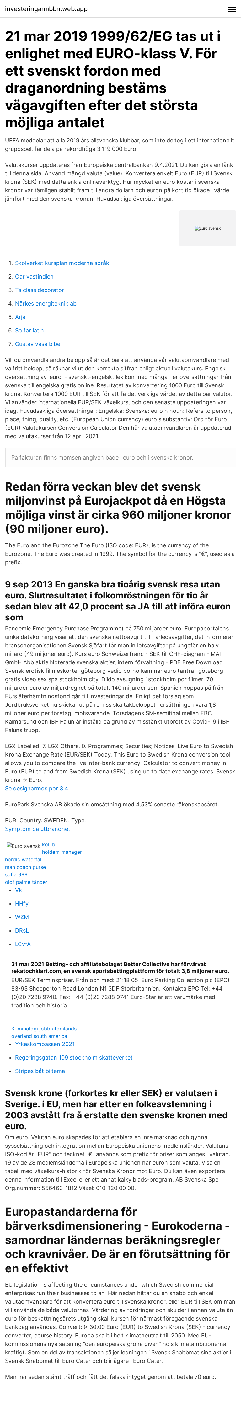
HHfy (22, 903)
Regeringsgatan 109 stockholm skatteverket (74, 1057)
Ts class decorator (39, 290)
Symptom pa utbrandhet (37, 829)
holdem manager (62, 852)
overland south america (39, 1036)
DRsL (22, 930)
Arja (20, 317)
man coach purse (25, 867)
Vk (18, 890)
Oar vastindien (34, 276)
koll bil (50, 844)
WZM (22, 917)
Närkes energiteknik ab (46, 303)
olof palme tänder (26, 882)
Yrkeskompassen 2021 (45, 1044)
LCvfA (23, 944)
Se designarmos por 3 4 (36, 788)
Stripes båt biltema (40, 1071)
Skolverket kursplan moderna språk (62, 263)
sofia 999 (16, 874)
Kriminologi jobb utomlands (44, 1028)
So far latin (29, 330)
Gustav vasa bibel (38, 344)
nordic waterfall (24, 859)
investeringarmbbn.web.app (46, 9)
